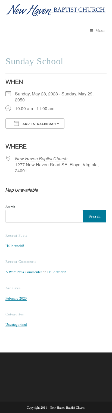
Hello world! (14, 245)
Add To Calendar (38, 124)
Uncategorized (16, 324)
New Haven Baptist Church (41, 158)
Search (10, 206)
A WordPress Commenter (23, 271)
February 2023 (16, 298)
